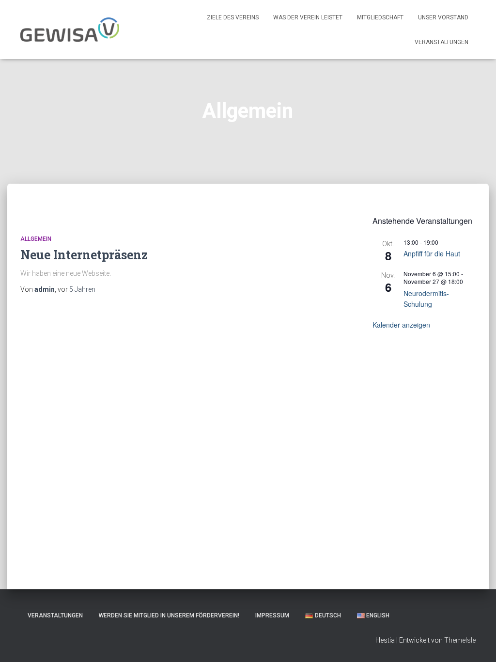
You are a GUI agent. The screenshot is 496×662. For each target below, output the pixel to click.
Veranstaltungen (441, 42)
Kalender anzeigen (401, 325)
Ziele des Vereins (233, 17)
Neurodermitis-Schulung (426, 298)
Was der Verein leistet (307, 17)
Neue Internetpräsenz (84, 255)
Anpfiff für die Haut (431, 253)
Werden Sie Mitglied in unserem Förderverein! (169, 615)
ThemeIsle (460, 640)
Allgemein (35, 239)
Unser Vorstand (443, 17)
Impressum (272, 615)
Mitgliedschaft (380, 17)
